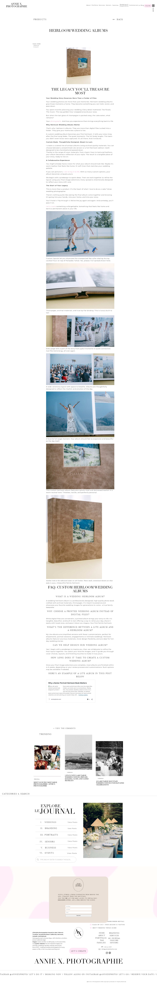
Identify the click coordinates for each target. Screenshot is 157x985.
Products (36, 47)
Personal (37, 779)
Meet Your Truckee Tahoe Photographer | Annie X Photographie (45, 784)
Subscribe (78, 915)
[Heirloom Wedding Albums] (103, 830)
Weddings (36, 45)
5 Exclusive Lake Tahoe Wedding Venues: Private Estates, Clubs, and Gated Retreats (77, 778)
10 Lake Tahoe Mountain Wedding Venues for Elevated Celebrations (110, 783)
